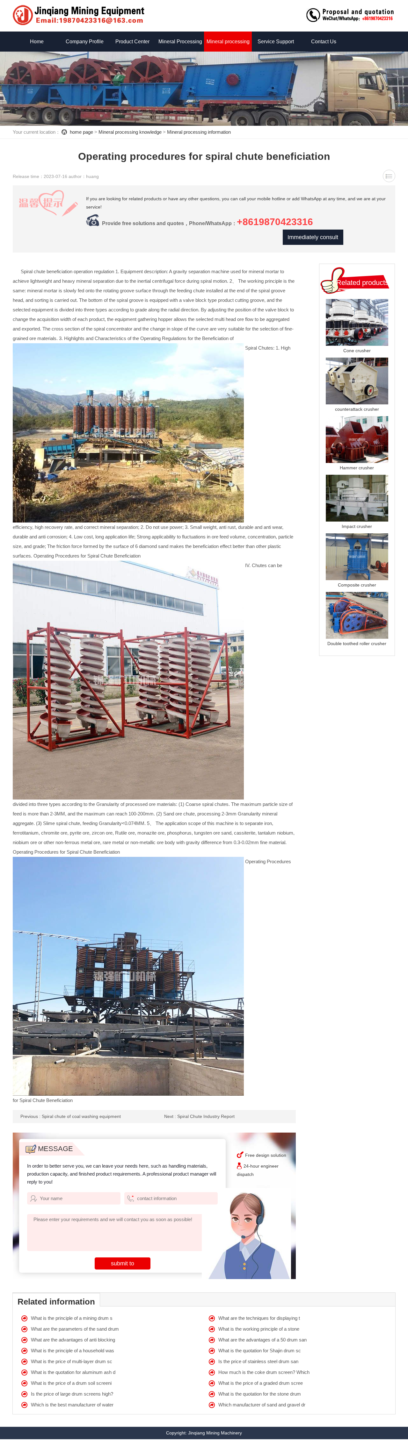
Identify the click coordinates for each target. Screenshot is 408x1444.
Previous (70, 1116)
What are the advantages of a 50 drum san (262, 1339)
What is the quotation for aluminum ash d (73, 1372)
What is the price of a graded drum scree (260, 1383)
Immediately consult (313, 237)
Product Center (132, 41)
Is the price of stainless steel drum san (258, 1361)
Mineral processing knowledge (130, 132)
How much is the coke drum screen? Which (264, 1372)
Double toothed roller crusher (356, 643)
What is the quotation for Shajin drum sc (259, 1350)
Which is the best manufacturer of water (72, 1404)
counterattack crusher (357, 409)
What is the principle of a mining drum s (72, 1318)
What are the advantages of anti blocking (73, 1339)
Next (199, 1116)
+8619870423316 (275, 222)
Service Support (276, 41)
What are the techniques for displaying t (259, 1318)
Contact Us (323, 41)
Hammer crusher (357, 467)
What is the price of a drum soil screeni (71, 1383)
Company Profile (85, 41)
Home (37, 41)
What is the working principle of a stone (258, 1329)
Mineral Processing (180, 41)
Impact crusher (357, 526)
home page (81, 132)
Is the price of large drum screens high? (72, 1394)
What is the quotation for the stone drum (259, 1394)
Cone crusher (357, 350)
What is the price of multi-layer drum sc (71, 1361)
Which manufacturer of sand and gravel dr (261, 1404)
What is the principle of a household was (72, 1350)
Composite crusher (357, 584)
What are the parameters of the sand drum (75, 1329)
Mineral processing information (199, 132)
